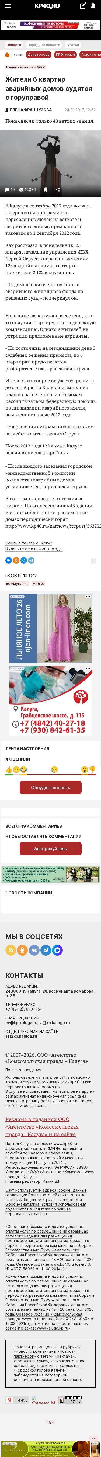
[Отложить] (45, 189)
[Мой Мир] (23, 560)
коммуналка (17, 583)
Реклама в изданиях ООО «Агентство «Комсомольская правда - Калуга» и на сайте (42, 1127)
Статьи (73, 45)
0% (9, 769)
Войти (93, 6)
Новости (13, 45)
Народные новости (43, 45)
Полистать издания (23, 1069)
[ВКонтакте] (8, 560)
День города (39, 55)
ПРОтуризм (65, 55)
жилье (38, 583)
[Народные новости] (83, 5)
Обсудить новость (50, 787)
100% (54, 769)
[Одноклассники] (16, 560)
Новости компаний (28, 893)
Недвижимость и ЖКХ (25, 67)
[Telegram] (31, 560)
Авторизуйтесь (50, 848)
